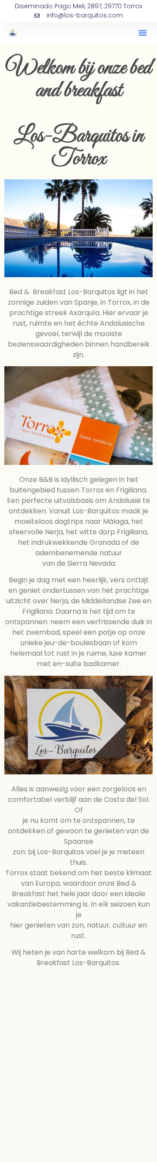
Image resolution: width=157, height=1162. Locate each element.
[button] (142, 32)
